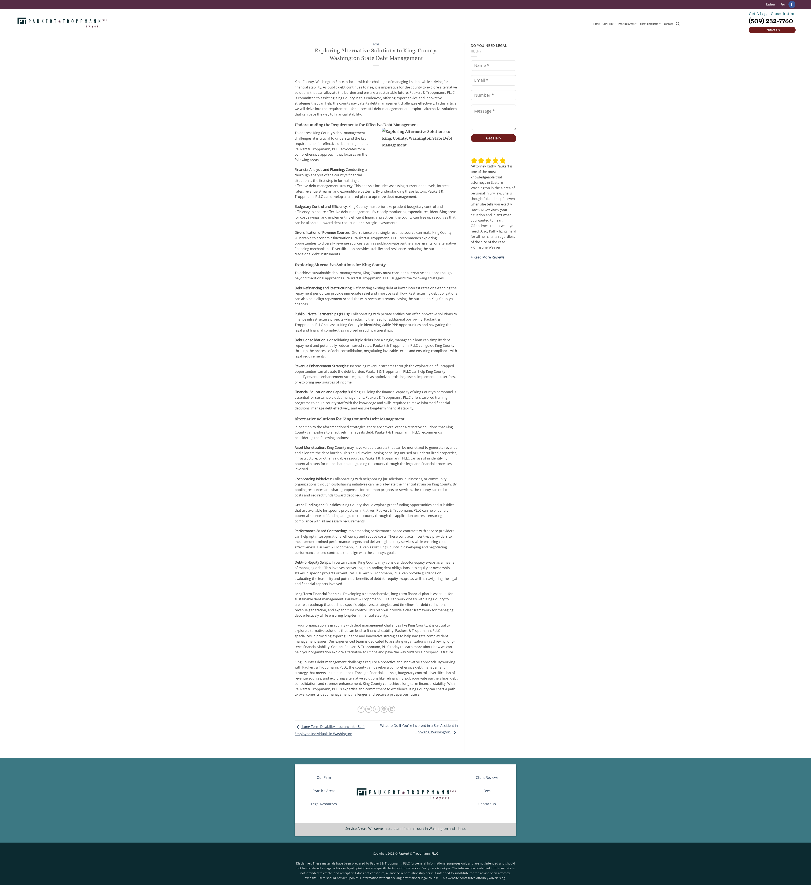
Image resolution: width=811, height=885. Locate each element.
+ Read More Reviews (487, 257)
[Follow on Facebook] (791, 4)
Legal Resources (324, 804)
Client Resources (649, 24)
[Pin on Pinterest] (384, 709)
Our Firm (608, 24)
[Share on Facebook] (361, 709)
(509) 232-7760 (771, 20)
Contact (668, 24)
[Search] (677, 24)
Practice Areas (626, 24)
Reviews (770, 4)
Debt (376, 44)
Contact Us (772, 30)
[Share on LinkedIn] (391, 709)
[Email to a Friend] (376, 709)
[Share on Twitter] (368, 709)
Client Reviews (487, 777)
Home (596, 24)
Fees (783, 4)
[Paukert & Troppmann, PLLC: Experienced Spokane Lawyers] (61, 22)
